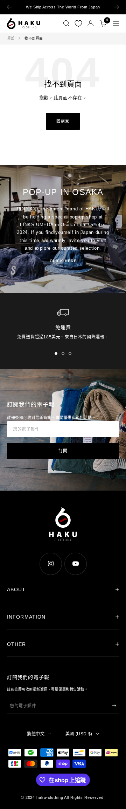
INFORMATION (26, 617)
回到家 (63, 121)
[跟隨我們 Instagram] (51, 564)
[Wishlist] (78, 23)
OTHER (16, 644)
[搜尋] (66, 23)
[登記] (114, 705)
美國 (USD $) (78, 734)
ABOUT (16, 589)
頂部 (10, 38)
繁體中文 (35, 734)
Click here (63, 261)
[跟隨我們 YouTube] (75, 564)
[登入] (91, 23)
